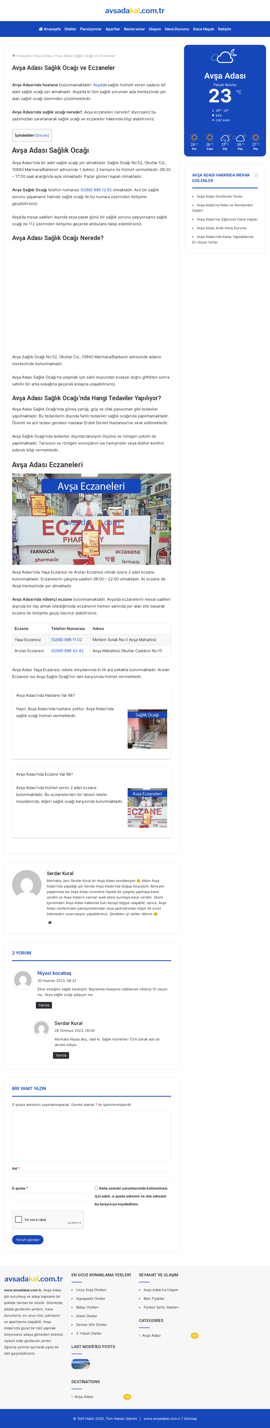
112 (32, 223)
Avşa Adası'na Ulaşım (161, 1290)
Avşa (97, 84)
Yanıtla (43, 1005)
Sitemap (190, 1418)
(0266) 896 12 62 (96, 189)
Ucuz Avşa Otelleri (91, 1290)
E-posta (20, 1188)
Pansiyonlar (91, 29)
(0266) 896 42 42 (67, 650)
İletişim (224, 29)
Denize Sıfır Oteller (91, 1324)
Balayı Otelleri (87, 1307)
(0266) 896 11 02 (66, 639)
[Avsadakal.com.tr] (135, 10)
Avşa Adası (43, 56)
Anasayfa (52, 29)
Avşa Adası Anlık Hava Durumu (222, 228)
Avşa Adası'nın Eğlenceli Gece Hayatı (227, 219)
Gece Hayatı (203, 29)
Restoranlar (134, 29)
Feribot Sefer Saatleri (161, 1307)
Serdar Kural (60, 873)
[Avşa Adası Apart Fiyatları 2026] (80, 1364)
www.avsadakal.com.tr (162, 1418)
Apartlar (112, 29)
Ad (16, 1168)
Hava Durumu (177, 29)
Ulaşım (155, 29)
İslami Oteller (86, 1316)
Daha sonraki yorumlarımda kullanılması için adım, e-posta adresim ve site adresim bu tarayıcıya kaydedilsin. (131, 1196)
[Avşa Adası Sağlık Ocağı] (147, 730)
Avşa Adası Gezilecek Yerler (220, 196)
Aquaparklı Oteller (90, 1298)
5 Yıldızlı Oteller (89, 1333)
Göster (42, 135)
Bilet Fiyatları (154, 1298)
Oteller (70, 29)
